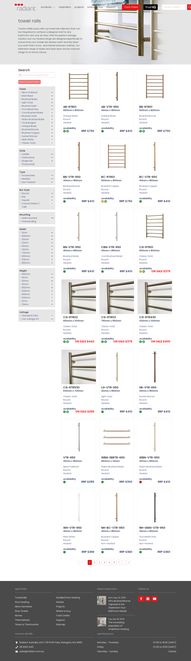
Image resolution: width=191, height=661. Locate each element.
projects (79, 7)
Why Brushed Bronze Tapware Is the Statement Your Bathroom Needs (119, 606)
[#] (141, 599)
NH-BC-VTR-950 (112, 528)
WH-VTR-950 (72, 528)
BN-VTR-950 (72, 247)
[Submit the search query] (20, 75)
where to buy (95, 7)
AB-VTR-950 (110, 107)
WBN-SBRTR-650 (113, 457)
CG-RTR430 (147, 317)
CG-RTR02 (70, 317)
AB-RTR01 (69, 107)
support (110, 7)
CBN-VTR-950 (111, 247)
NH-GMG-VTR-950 (152, 528)
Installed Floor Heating (68, 597)
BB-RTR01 (145, 107)
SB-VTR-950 (147, 387)
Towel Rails (21, 597)
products (46, 7)
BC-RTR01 (108, 177)
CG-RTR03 (108, 317)
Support (60, 620)
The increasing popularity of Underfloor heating (118, 626)
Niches (18, 615)
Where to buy (63, 611)
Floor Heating (22, 602)
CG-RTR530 (71, 387)
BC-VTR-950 (148, 177)
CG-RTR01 (146, 247)
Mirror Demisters (23, 606)
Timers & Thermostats (27, 624)
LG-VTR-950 (109, 387)
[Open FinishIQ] (150, 7)
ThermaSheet (22, 620)
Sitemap (60, 624)
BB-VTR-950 (72, 177)
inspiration (65, 7)
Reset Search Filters (29, 81)
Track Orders (131, 7)
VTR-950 (69, 457)
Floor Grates (21, 611)
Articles (60, 602)
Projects (60, 606)
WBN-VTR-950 (149, 457)
